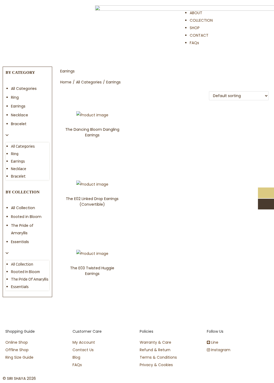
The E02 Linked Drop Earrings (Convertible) (92, 201)
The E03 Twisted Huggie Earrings (92, 270)
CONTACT (199, 35)
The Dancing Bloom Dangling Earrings (92, 132)
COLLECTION (201, 20)
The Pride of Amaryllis (29, 279)
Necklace (19, 115)
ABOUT (196, 13)
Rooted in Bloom (26, 216)
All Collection (23, 207)
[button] (27, 135)
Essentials (20, 241)
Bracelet (18, 124)
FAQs (194, 42)
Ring (15, 97)
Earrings (18, 106)
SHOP (195, 27)
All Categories (24, 88)
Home (65, 82)
